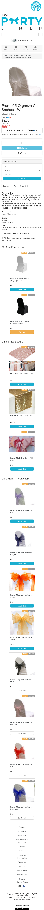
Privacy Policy (22, 866)
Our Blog (22, 851)
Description (6, 186)
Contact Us (22, 855)
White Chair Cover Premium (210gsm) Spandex (19, 280)
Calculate (22, 178)
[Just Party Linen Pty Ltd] (22, 21)
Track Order (22, 835)
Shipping (22, 879)
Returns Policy (22, 870)
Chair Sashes (13, 55)
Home (5, 55)
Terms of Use (22, 862)
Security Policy (22, 875)
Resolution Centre (22, 839)
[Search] (40, 34)
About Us (22, 847)
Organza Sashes (25, 55)
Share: (4, 117)
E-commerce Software (19, 899)
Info (40, 134)
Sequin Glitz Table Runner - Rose (21, 373)
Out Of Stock (22, 691)
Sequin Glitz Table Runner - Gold (21, 416)
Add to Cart (22, 290)
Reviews (17, 186)
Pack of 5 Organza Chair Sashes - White (18, 57)
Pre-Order (22, 332)
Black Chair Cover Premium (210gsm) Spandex (19, 322)
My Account (22, 831)
